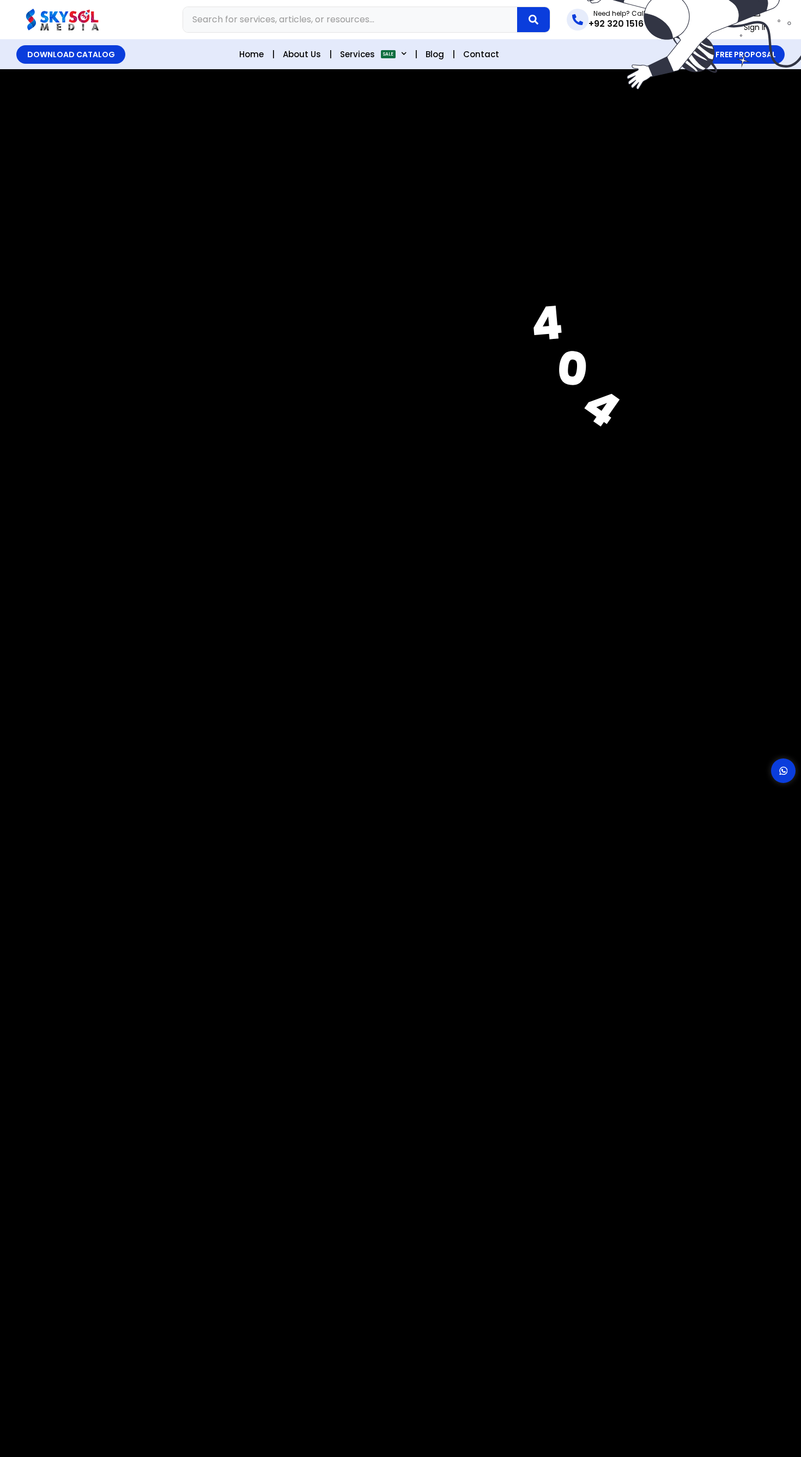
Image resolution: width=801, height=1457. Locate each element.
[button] (70, 54)
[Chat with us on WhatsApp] (783, 770)
